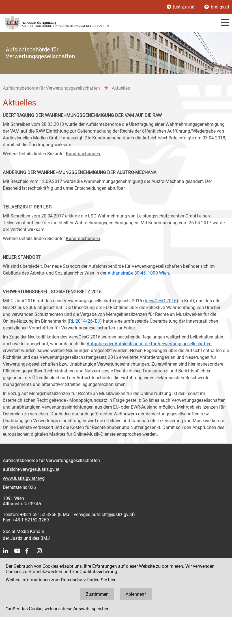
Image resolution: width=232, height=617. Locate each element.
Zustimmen (97, 594)
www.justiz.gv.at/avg (24, 478)
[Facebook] (31, 550)
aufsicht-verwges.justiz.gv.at (31, 469)
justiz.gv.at (184, 7)
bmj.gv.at (219, 7)
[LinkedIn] (8, 550)
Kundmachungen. (83, 153)
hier (111, 580)
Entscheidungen (90, 188)
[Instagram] (42, 550)
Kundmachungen (83, 238)
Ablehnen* (136, 594)
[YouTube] (19, 550)
